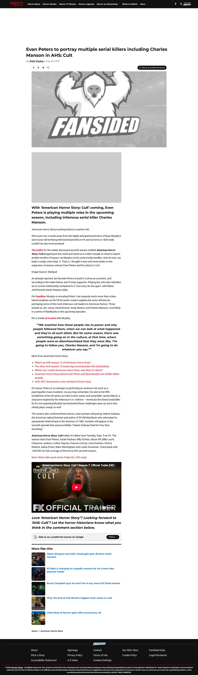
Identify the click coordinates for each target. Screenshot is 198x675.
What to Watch (129, 4)
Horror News (34, 4)
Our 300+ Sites (130, 650)
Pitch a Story (38, 655)
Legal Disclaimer (158, 655)
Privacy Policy (74, 655)
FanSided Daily (157, 650)
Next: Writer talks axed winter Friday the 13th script (59, 457)
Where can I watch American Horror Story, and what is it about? (69, 370)
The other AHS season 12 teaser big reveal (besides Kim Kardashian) (72, 366)
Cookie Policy (129, 655)
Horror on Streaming (107, 4)
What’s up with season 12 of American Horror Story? (63, 362)
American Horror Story (51, 631)
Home (35, 631)
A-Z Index (72, 660)
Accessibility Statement (44, 660)
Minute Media (17, 667)
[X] (181, 4)
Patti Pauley (37, 61)
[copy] (48, 67)
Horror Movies (49, 4)
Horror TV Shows (67, 4)
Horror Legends (86, 4)
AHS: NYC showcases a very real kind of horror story (63, 381)
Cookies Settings (102, 660)
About (34, 650)
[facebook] (175, 4)
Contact (97, 650)
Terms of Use (100, 655)
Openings (72, 650)
